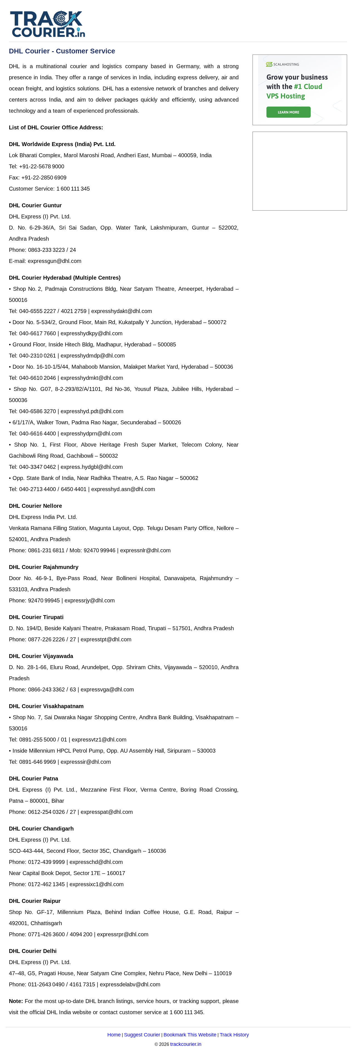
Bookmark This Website (190, 1035)
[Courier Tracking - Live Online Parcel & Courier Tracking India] (64, 24)
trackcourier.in (185, 1044)
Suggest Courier (142, 1035)
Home (114, 1035)
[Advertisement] (300, 171)
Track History (234, 1035)
